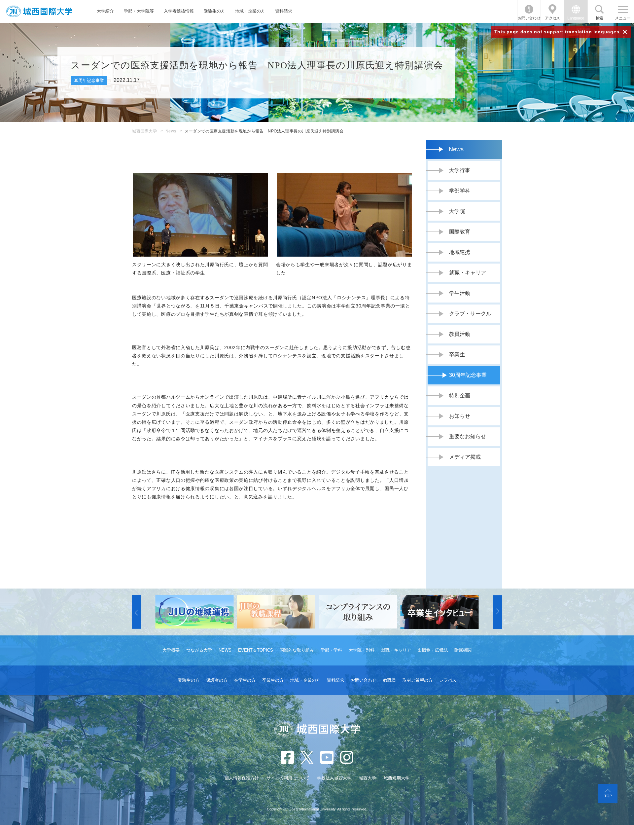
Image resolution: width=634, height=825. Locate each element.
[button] (136, 612)
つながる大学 (199, 650)
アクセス (552, 18)
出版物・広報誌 (433, 650)
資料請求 (283, 11)
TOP (608, 796)
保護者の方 (217, 680)
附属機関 (463, 650)
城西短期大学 (396, 777)
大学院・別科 (361, 650)
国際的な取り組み (297, 650)
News (170, 131)
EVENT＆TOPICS (255, 650)
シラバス (447, 680)
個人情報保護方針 (242, 777)
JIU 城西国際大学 (39, 11)
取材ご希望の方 (418, 680)
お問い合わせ (529, 18)
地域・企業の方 (250, 11)
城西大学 (367, 777)
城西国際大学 (144, 131)
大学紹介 (105, 11)
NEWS (225, 650)
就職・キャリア (396, 650)
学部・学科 (331, 650)
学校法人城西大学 (334, 777)
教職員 (389, 680)
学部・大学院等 (139, 11)
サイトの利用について (287, 777)
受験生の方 (214, 11)
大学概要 (171, 650)
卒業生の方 (273, 680)
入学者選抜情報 (179, 11)
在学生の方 (245, 680)
